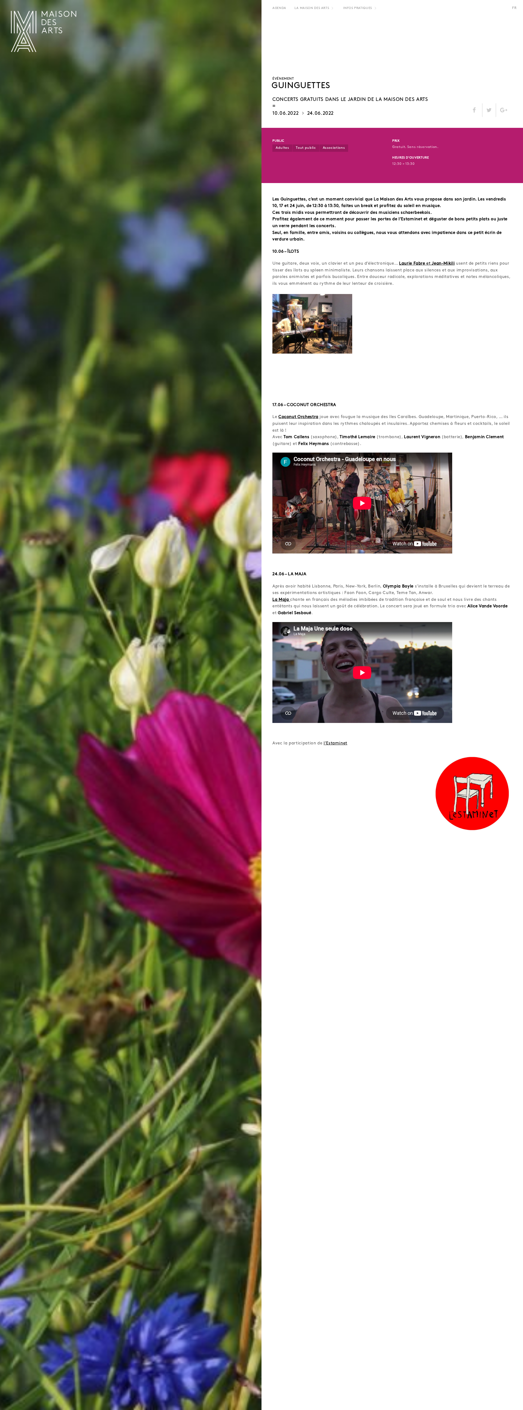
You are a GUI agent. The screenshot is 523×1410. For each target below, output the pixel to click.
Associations (334, 148)
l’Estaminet (335, 743)
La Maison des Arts (311, 8)
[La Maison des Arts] (43, 31)
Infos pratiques (357, 8)
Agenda (279, 8)
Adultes (282, 148)
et (427, 263)
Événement (283, 79)
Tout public (306, 148)
